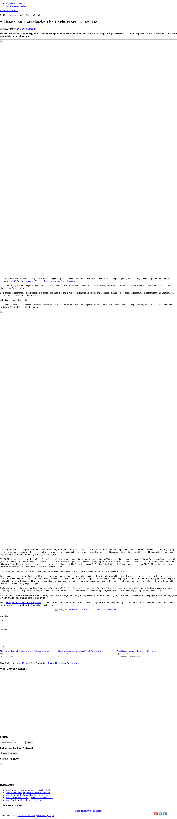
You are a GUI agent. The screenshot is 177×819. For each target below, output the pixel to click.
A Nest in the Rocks (9, 10)
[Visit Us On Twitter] (160, 815)
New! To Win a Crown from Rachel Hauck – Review (29, 790)
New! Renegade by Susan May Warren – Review (27, 795)
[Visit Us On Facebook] (165, 815)
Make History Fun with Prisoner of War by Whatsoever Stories (24, 651)
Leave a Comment (28, 29)
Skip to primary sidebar (16, 6)
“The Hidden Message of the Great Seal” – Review (137, 651)
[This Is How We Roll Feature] (88, 811)
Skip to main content (15, 3)
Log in (51, 815)
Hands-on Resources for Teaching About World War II (79, 651)
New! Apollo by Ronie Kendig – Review (24, 800)
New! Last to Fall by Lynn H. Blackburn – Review (28, 792)
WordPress (42, 815)
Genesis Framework (26, 815)
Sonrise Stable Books (63, 281)
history (51, 663)
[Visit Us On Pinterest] (155, 815)
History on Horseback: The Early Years (31, 281)
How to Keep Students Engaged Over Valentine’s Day (29, 797)
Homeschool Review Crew (23, 663)
